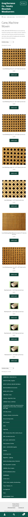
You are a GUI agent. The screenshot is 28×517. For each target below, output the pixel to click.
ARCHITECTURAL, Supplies (9, 380)
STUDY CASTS (6, 478)
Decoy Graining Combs (8, 418)
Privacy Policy (15, 504)
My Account (4, 514)
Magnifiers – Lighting (8, 457)
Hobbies (5, 450)
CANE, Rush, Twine (11, 17)
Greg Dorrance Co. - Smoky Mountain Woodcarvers (8, 7)
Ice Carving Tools (7, 454)
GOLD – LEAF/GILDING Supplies (10, 447)
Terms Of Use (15, 505)
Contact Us (21, 507)
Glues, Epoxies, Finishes (8, 443)
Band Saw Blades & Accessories (10, 387)
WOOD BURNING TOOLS (8, 496)
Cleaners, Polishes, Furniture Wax (10, 415)
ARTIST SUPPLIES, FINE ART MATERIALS (12, 384)
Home (4, 17)
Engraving (5, 429)
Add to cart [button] (14, 74)
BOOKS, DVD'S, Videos (8, 391)
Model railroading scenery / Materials (11, 461)
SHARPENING (6, 475)
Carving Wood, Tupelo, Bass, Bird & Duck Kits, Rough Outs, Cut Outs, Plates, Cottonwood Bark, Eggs (13, 407)
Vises (4, 493)
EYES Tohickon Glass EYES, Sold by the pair (12, 433)
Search (14, 514)
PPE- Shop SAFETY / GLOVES (9, 464)
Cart (21, 513)
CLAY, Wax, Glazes (7, 411)
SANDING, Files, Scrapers (8, 468)
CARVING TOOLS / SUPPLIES (9, 401)
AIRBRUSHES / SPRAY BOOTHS (9, 377)
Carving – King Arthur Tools (9, 398)
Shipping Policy (11, 507)
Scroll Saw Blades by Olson (9, 471)
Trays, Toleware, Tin (7, 485)
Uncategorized (6, 489)
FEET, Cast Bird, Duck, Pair (9, 436)
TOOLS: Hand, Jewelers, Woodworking (11, 482)
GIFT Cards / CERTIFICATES (9, 440)
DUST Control (6, 422)
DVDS (4, 425)
